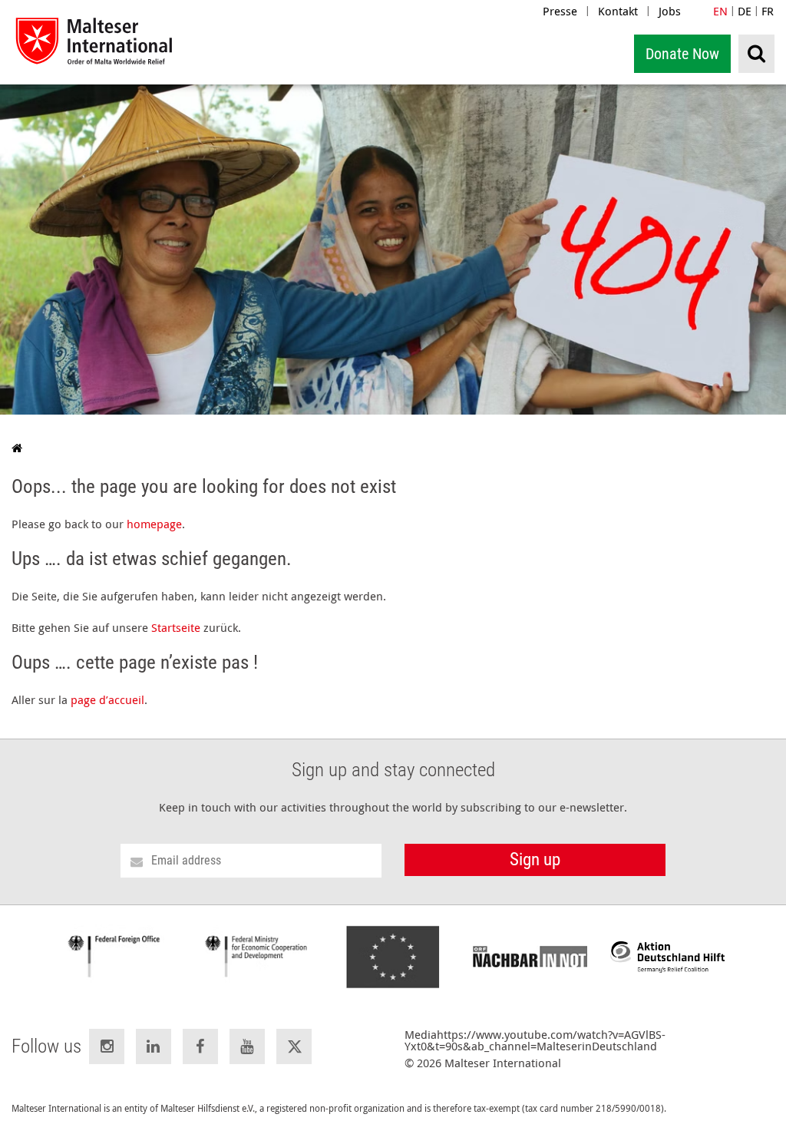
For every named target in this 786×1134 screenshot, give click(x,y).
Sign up (535, 859)
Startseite (175, 627)
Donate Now (682, 54)
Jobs (670, 10)
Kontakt (618, 10)
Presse (560, 10)
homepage (154, 523)
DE (744, 10)
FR (767, 10)
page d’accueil (107, 699)
